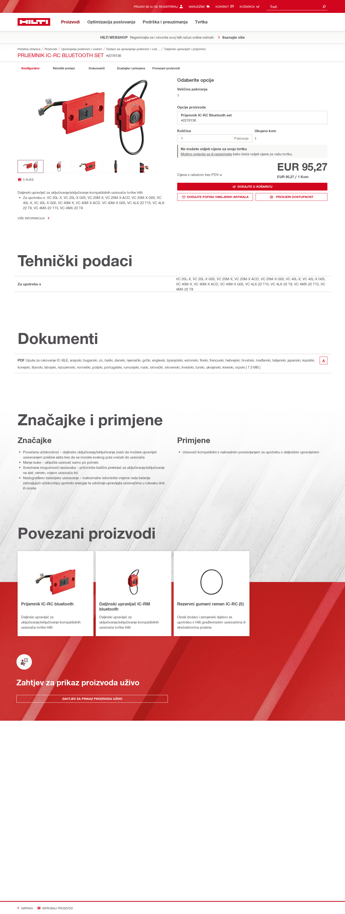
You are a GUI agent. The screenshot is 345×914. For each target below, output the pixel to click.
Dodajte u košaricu (255, 186)
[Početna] (34, 22)
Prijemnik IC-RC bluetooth (47, 603)
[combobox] (296, 6)
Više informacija (31, 218)
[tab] (30, 68)
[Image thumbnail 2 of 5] (59, 166)
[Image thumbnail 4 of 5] (116, 166)
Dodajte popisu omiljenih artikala (218, 197)
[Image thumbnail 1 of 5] (30, 166)
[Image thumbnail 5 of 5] (144, 166)
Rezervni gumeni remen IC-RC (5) (210, 603)
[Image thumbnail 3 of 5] (87, 166)
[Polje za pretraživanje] (324, 6)
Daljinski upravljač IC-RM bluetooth (124, 606)
